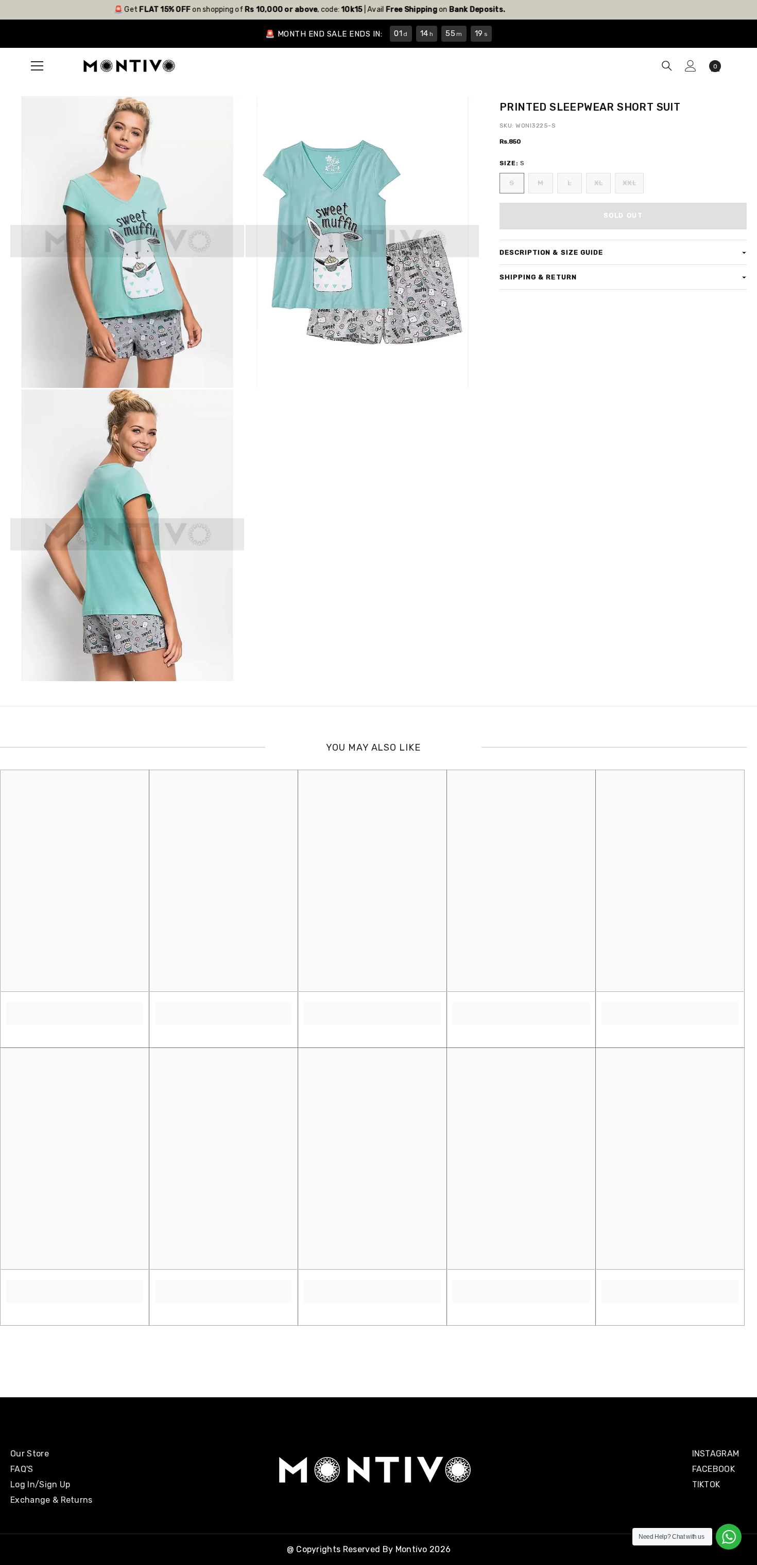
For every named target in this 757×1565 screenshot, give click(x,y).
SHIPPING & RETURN (538, 277)
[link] (74, 1007)
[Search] (667, 66)
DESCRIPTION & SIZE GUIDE (551, 252)
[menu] (37, 66)
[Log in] (690, 66)
